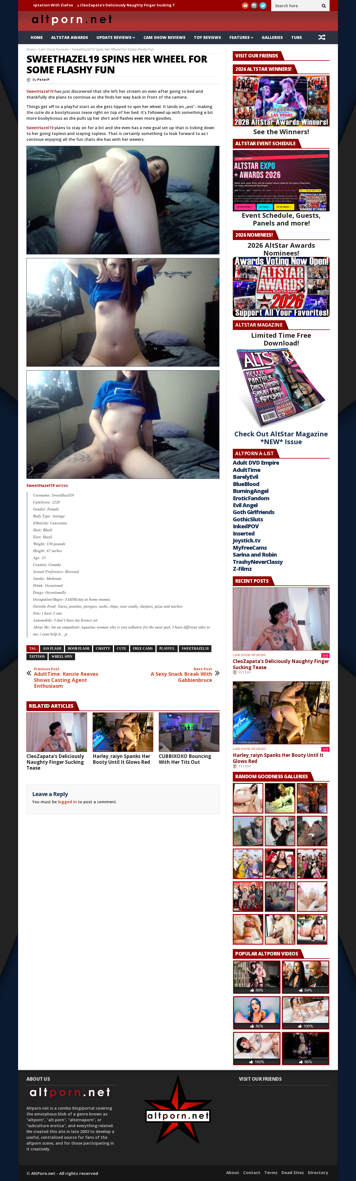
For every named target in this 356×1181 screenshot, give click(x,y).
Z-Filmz (242, 568)
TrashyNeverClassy (258, 562)
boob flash (78, 648)
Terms (271, 1172)
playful (167, 648)
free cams (143, 648)
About (232, 1172)
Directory (318, 1172)
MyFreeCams (250, 547)
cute (121, 648)
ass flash (52, 648)
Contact (251, 1172)
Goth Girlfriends (253, 512)
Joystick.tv (246, 540)
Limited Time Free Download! (281, 339)
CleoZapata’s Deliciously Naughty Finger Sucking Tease (86, 4)
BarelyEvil (245, 477)
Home (37, 37)
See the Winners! (281, 131)
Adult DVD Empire (256, 462)
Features (239, 37)
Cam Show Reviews (165, 37)
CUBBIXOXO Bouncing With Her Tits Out (185, 759)
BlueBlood (246, 484)
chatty (103, 648)
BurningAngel (250, 491)
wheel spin (61, 657)
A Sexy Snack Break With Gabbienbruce (181, 675)
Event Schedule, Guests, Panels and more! (281, 219)
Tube (296, 37)
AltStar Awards (69, 37)
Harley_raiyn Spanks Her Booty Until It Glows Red (121, 759)
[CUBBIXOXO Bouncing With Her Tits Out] (189, 732)
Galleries (272, 37)
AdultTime (246, 470)
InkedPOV (246, 526)
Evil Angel (245, 505)
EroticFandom (251, 498)
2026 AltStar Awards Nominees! (281, 249)
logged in (67, 801)
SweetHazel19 (39, 91)
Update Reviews (114, 37)
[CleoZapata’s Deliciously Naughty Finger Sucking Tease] (56, 732)
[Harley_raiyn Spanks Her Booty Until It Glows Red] (123, 732)
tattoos (37, 657)
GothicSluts (248, 519)
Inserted (243, 533)
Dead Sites (292, 1172)
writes (47, 485)
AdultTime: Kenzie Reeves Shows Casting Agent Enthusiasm (66, 678)
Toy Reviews (207, 37)
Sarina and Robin (255, 554)
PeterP (43, 79)
